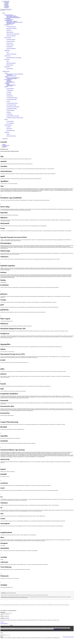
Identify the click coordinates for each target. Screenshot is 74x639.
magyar (7, 7)
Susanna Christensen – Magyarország (12, 16)
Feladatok (6, 73)
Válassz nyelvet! (7, 1)
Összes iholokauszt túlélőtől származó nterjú (13, 17)
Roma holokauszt (9, 81)
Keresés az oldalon (9, 85)
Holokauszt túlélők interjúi (8, 14)
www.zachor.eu (6, 618)
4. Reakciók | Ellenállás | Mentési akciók (12, 77)
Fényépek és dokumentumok (11, 84)
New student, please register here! (68, 636)
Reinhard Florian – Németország (11, 21)
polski (7, 4)
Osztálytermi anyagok (5, 145)
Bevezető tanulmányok (8, 79)
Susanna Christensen (9, 19)
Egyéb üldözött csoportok (10, 82)
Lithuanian (7, 5)
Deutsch (7, 6)
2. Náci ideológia (9, 74)
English (7, 2)
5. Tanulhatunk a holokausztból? (11, 78)
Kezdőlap (3, 144)
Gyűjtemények (6, 83)
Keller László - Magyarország (11, 15)
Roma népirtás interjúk (8, 20)
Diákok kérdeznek (7, 18)
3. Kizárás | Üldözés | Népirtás (11, 75)
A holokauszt (8, 80)
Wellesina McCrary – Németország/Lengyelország (14, 22)
